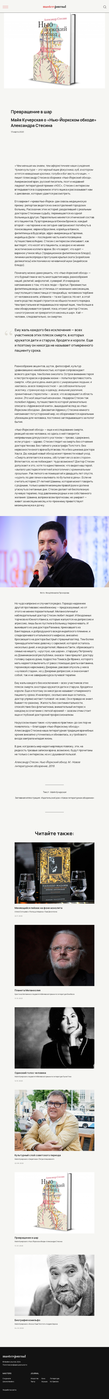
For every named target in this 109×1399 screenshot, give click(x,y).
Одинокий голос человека (30, 1072)
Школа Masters (8, 1381)
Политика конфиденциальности (15, 1365)
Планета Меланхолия (27, 990)
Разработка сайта (9, 1390)
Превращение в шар (26, 1237)
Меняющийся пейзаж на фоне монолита (38, 907)
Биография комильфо (27, 1320)
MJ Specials (54, 1381)
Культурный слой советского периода (38, 1155)
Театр (33, 1381)
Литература (54, 1378)
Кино (43, 1378)
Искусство (34, 1378)
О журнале (7, 1378)
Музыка (44, 1381)
